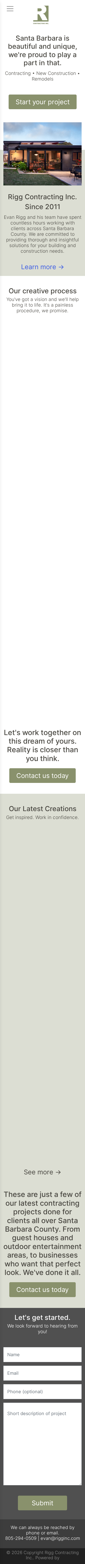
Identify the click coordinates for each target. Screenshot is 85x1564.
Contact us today (42, 776)
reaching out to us (44, 447)
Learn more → (42, 267)
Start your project (43, 102)
